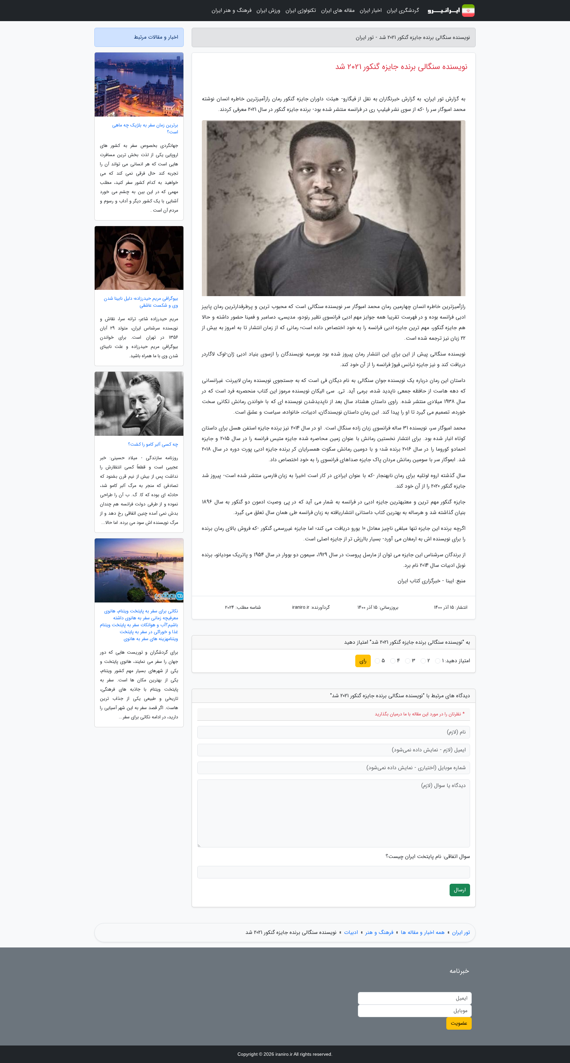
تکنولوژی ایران (301, 10)
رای (363, 661)
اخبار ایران (371, 10)
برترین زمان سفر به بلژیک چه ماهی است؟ (145, 129)
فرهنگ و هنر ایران (231, 10)
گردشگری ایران (403, 10)
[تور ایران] (451, 10)
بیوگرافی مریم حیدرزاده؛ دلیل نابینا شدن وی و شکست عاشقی (141, 302)
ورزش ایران (268, 10)
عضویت (459, 1023)
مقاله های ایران (338, 10)
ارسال (460, 890)
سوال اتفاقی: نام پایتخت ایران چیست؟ (428, 857)
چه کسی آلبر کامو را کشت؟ (153, 444)
